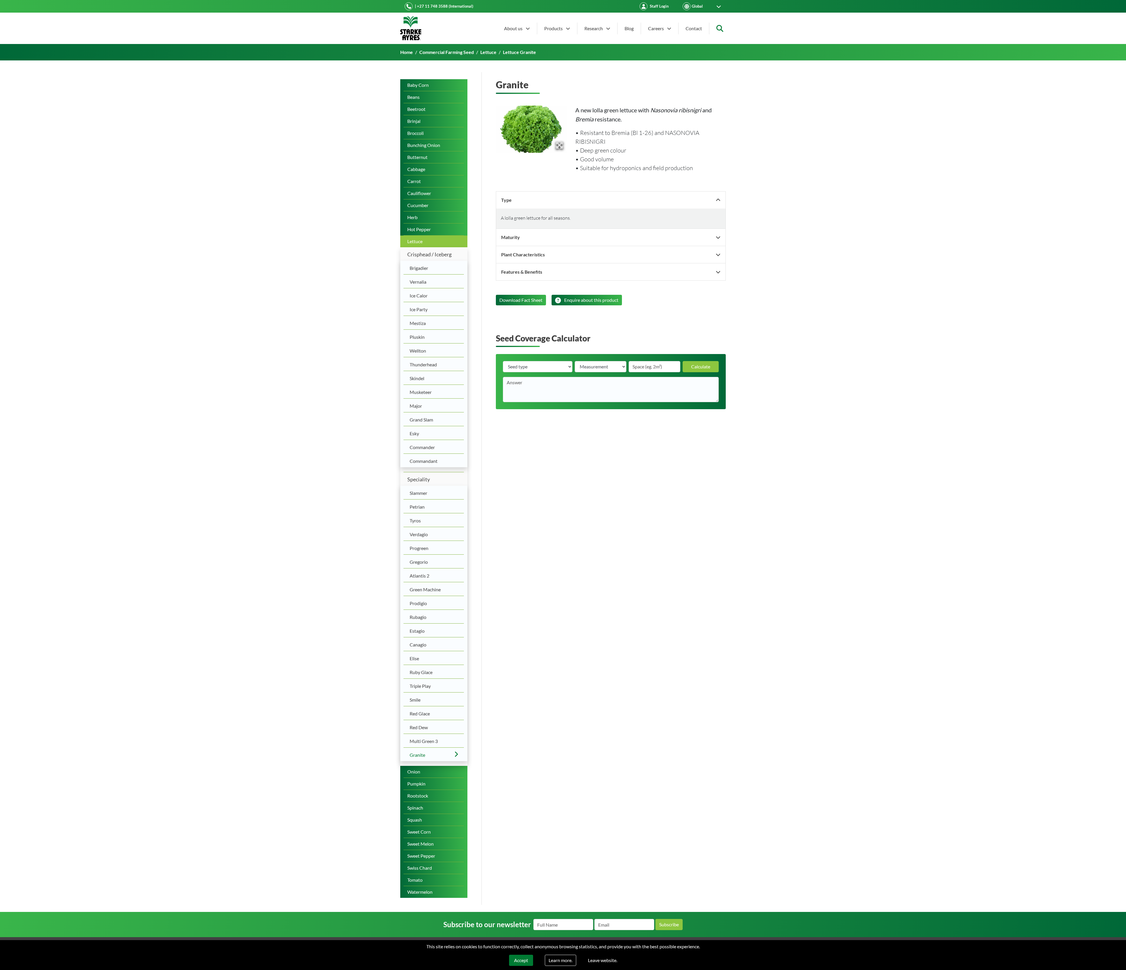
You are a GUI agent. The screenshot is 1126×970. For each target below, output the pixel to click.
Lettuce (488, 52)
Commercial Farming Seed (446, 52)
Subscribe (669, 924)
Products (554, 28)
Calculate (700, 366)
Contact (694, 28)
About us (513, 28)
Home (406, 52)
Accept (521, 960)
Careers (656, 28)
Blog (629, 28)
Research (594, 28)
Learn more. (560, 960)
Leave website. (602, 960)
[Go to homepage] (410, 28)
